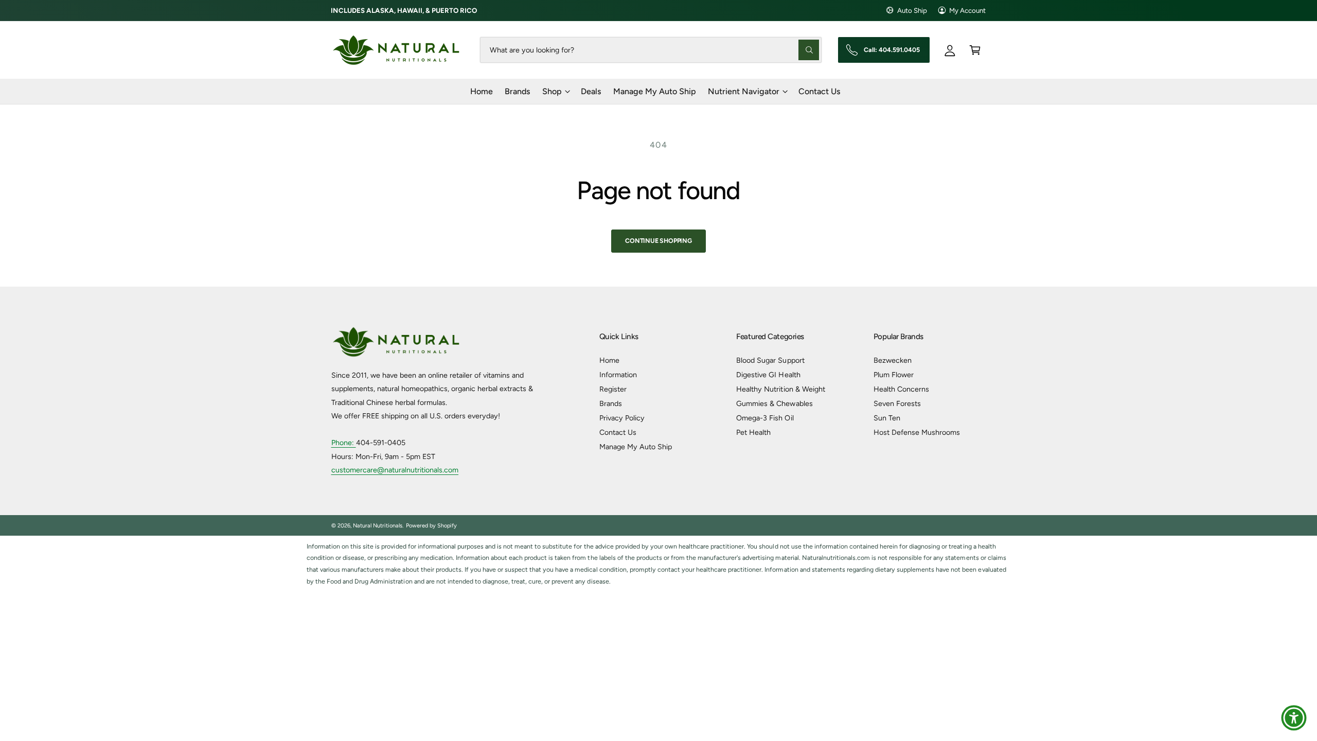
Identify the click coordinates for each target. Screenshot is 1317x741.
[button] (975, 49)
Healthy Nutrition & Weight (780, 389)
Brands (610, 403)
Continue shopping (658, 240)
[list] (658, 564)
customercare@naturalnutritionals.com (395, 469)
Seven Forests (897, 403)
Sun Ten (887, 417)
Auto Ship (912, 10)
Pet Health (753, 432)
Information (618, 374)
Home (609, 360)
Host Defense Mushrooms (917, 432)
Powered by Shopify (431, 525)
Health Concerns (901, 389)
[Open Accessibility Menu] (1294, 718)
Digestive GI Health (768, 374)
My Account (967, 10)
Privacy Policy (622, 417)
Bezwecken (893, 360)
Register (613, 389)
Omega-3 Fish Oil (764, 417)
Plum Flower (894, 374)
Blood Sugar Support (770, 360)
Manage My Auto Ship (635, 446)
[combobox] (650, 49)
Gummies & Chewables (774, 403)
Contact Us (617, 432)
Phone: (343, 442)
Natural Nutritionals (377, 525)
